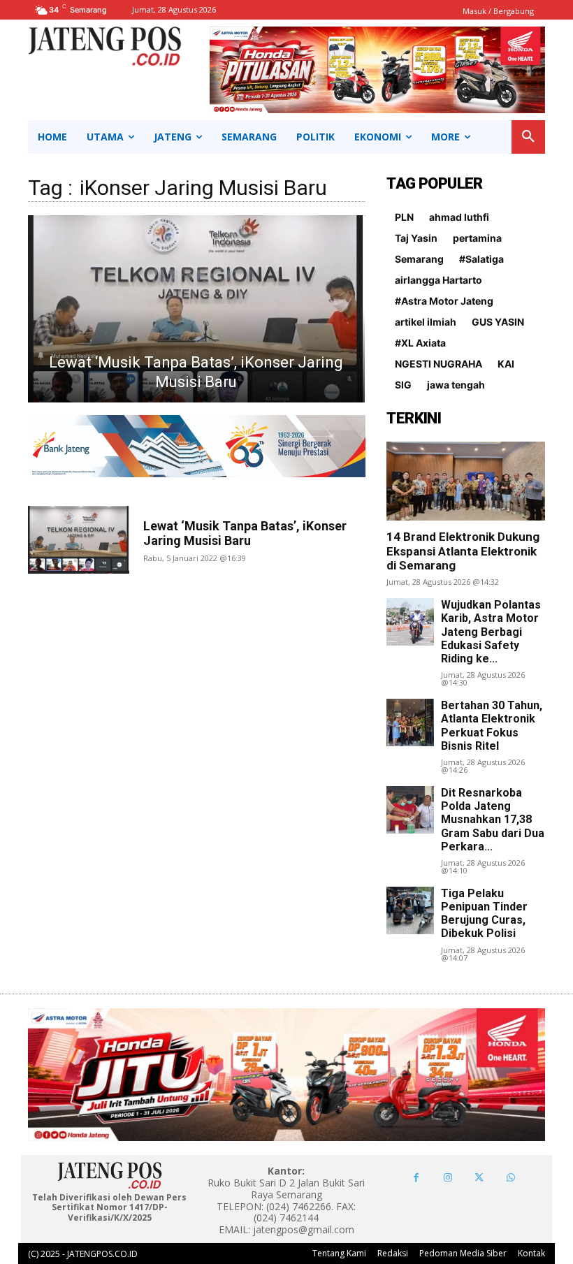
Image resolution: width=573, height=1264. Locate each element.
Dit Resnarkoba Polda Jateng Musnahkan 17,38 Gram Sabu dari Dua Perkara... (492, 819)
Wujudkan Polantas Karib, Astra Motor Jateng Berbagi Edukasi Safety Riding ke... (491, 631)
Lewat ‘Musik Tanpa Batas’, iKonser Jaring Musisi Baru (245, 533)
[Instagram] (447, 1177)
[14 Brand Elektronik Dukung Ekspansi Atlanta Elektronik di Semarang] (465, 481)
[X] (479, 1177)
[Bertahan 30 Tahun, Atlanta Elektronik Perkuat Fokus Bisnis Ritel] (410, 722)
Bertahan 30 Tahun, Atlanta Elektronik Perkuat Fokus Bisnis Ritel (491, 726)
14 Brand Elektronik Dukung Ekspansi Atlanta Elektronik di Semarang (462, 551)
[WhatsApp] (510, 1177)
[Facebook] (416, 1177)
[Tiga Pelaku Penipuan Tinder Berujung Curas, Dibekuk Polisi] (410, 910)
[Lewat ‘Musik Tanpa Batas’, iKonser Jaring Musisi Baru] (196, 308)
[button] (528, 137)
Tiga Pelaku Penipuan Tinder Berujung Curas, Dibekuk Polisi (484, 913)
